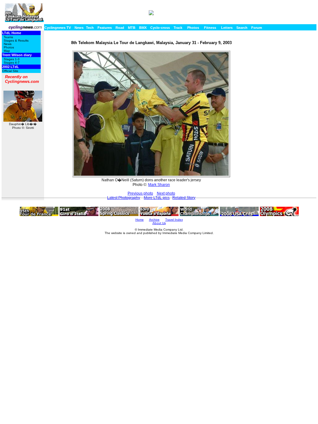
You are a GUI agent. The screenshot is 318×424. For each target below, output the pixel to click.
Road (120, 27)
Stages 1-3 (12, 59)
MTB (131, 27)
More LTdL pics (157, 198)
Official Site (10, 71)
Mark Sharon (159, 185)
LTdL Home (11, 33)
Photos (193, 27)
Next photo (166, 193)
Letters (227, 27)
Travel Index (174, 219)
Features (105, 27)
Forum (256, 27)
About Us (159, 223)
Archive (154, 219)
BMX (143, 27)
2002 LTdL (10, 67)
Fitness (210, 27)
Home (139, 219)
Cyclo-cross (160, 27)
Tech (90, 27)
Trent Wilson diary (17, 55)
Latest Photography (123, 198)
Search (242, 27)
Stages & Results (16, 40)
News (79, 27)
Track (178, 27)
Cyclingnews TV (57, 27)
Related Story (183, 198)
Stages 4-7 (12, 62)
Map (7, 50)
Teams (8, 37)
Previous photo (140, 193)
